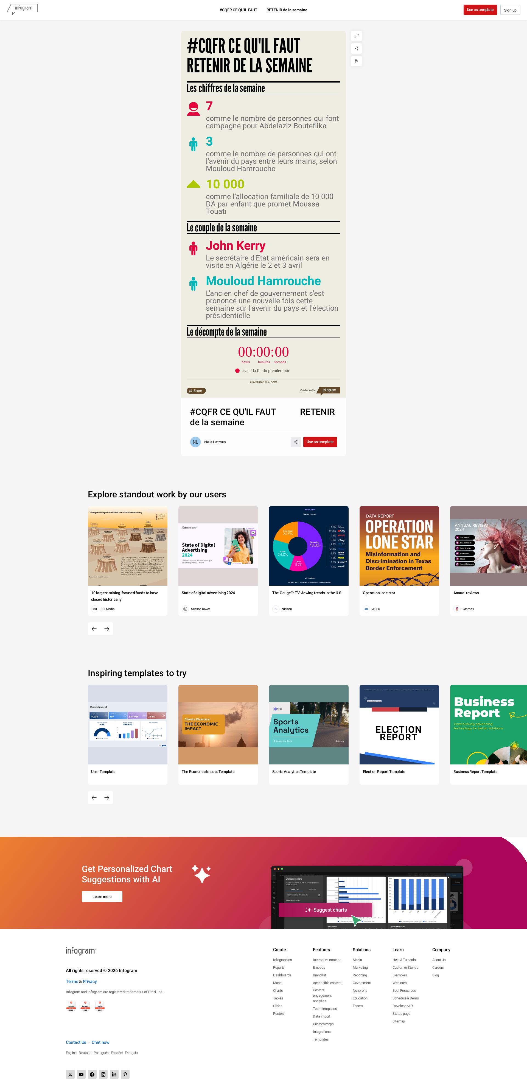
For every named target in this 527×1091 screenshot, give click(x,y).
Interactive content (326, 960)
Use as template (480, 9)
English (71, 1053)
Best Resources (404, 990)
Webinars (400, 983)
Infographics (282, 960)
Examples (400, 975)
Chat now (101, 1042)
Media (357, 960)
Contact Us (76, 1042)
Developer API (403, 1006)
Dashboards (282, 975)
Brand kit (319, 975)
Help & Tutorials (404, 960)
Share (198, 391)
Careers (438, 967)
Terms (72, 981)
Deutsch (85, 1053)
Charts (278, 990)
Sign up (510, 10)
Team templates (325, 1009)
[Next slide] (107, 629)
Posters (279, 1013)
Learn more (102, 896)
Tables (278, 998)
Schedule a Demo (406, 998)
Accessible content (327, 983)
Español (117, 1053)
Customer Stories (405, 967)
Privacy (90, 981)
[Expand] (356, 36)
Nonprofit (359, 990)
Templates (321, 1039)
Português (101, 1053)
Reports (279, 967)
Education (360, 998)
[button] (263, 370)
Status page (401, 1013)
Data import (321, 1016)
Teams (358, 1006)
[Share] (356, 48)
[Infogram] (22, 10)
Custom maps (323, 1024)
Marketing (360, 967)
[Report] (356, 61)
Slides (277, 1006)
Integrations (321, 1032)
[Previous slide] (94, 629)
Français (131, 1053)
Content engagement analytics (322, 995)
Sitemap (399, 1021)
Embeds (319, 967)
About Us (439, 960)
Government (362, 983)
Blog (435, 975)
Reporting (360, 975)
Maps (277, 983)
